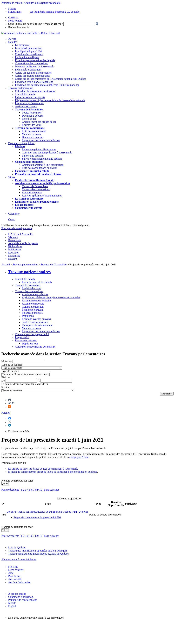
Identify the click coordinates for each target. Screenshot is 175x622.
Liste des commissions (34, 131)
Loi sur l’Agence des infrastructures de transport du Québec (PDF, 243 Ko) (47, 511)
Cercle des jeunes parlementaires (32, 75)
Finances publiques (32, 312)
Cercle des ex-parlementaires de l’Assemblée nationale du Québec (50, 78)
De (3, 380)
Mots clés (6, 361)
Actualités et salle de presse (23, 243)
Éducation (13, 252)
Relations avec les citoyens (36, 318)
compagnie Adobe (79, 457)
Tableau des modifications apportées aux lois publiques (37, 550)
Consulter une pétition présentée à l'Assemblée (47, 152)
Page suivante (51, 489)
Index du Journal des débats (30, 97)
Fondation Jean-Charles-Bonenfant (34, 81)
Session (5, 387)
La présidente (22, 45)
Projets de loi (29, 118)
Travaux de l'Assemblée (29, 109)
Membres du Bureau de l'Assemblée (34, 66)
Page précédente (10, 489)
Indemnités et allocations (28, 69)
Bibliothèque (15, 246)
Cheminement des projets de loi (39, 121)
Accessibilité (15, 579)
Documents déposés (32, 115)
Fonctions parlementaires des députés (35, 60)
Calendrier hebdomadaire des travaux (35, 91)
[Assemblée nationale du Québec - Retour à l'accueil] (30, 33)
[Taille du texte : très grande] (13, 403)
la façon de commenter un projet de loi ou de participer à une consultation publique (52, 471)
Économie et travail (32, 309)
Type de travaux (10, 371)
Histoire (12, 258)
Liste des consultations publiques (39, 167)
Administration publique (35, 294)
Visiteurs (13, 237)
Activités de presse (32, 192)
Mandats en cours (31, 134)
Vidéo (11, 177)
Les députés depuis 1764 (28, 51)
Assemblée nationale (33, 303)
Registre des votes (31, 124)
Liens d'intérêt (15, 569)
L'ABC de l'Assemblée (20, 234)
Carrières (13, 17)
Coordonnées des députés (29, 54)
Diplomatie (14, 255)
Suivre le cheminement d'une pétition (42, 158)
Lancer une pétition (32, 155)
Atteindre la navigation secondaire (42, 2)
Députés (12, 41)
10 (40, 489)
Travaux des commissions (29, 127)
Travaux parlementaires (20, 88)
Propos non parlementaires (29, 103)
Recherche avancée (18, 27)
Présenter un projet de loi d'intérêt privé (38, 174)
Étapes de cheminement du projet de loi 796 (37, 517)
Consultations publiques (29, 161)
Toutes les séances (32, 112)
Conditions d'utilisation (20, 596)
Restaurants (14, 240)
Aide (11, 572)
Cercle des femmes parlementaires (33, 72)
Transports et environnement (37, 325)
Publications (14, 249)
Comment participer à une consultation (42, 164)
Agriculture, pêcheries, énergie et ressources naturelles (51, 297)
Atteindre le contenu (12, 2)
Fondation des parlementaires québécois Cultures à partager (47, 84)
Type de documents (11, 364)
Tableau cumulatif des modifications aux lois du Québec (38, 553)
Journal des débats (25, 94)
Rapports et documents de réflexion (41, 140)
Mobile (12, 603)
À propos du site (17, 593)
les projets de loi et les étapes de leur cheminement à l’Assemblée (43, 468)
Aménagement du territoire (36, 300)
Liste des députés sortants (28, 48)
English (12, 606)
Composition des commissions (31, 63)
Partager (5, 412)
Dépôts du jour (30, 343)
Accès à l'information (19, 582)
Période (5, 377)
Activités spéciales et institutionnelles (42, 195)
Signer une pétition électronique (39, 149)
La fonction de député (27, 57)
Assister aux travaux (26, 106)
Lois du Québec (16, 547)
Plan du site (14, 576)
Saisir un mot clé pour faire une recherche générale (35, 23)
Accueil (12, 38)
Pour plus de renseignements (16, 228)
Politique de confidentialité (22, 599)
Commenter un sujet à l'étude (32, 170)
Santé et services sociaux (35, 322)
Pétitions (20, 146)
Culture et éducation (33, 306)
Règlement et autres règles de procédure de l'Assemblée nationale (50, 100)
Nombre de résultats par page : (17, 480)
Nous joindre (15, 20)
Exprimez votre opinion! (21, 143)
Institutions (28, 315)
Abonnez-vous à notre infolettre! (18, 559)
